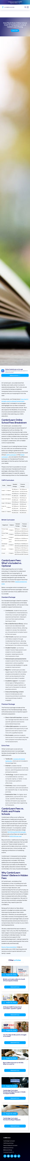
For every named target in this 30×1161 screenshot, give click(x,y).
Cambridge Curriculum (9, 1141)
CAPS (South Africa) (8, 1143)
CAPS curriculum (11, 455)
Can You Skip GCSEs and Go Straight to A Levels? (14, 1035)
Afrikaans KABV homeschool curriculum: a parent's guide (12, 1007)
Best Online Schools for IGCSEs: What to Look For (13, 1063)
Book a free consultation (9, 947)
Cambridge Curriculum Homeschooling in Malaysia (11, 1118)
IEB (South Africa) (7, 1150)
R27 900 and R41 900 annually (17, 832)
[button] (27, 7)
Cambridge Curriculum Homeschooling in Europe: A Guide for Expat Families (14, 1092)
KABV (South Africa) (8, 1147)
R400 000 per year (15, 836)
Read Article (15, 987)
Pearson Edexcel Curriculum (10, 1145)
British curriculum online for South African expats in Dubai (14, 979)
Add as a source (14, 375)
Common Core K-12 (8, 1152)
